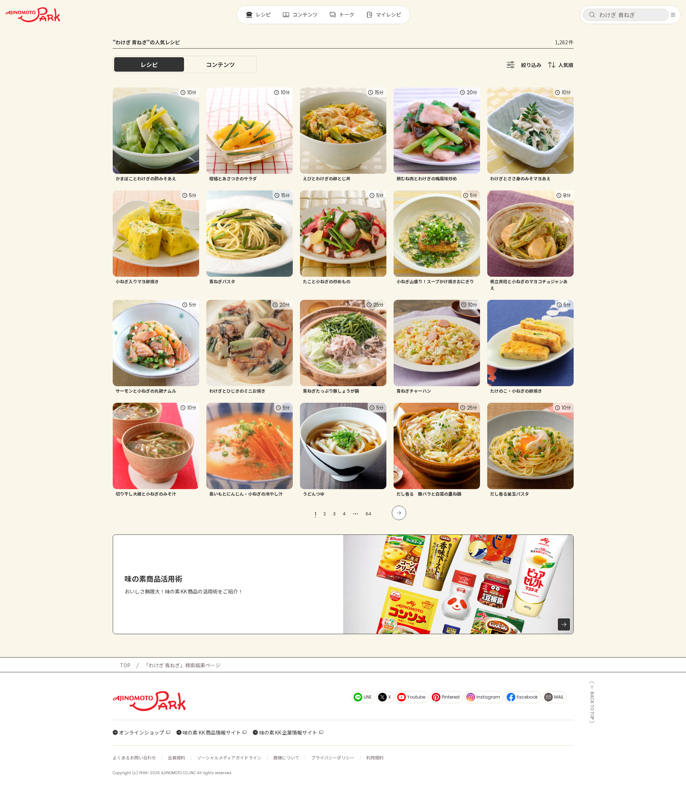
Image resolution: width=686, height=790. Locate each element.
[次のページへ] (399, 513)
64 (368, 514)
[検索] (592, 15)
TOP (125, 665)
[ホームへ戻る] (32, 14)
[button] (626, 15)
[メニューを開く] (673, 14)
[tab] (220, 64)
